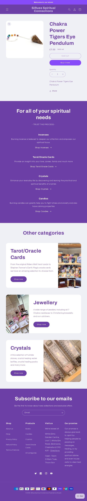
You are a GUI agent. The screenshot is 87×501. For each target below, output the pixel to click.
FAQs (8, 434)
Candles (28, 434)
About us (9, 429)
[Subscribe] (62, 412)
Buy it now (65, 63)
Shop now (18, 279)
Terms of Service (12, 450)
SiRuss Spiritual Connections (40, 493)
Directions (55, 451)
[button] (7, 9)
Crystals (28, 439)
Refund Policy (11, 445)
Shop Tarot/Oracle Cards (42, 167)
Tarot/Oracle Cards (30, 446)
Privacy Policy (11, 439)
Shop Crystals (41, 189)
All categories (31, 453)
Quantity (53, 69)
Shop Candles (41, 211)
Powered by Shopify (55, 493)
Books (27, 429)
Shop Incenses (42, 148)
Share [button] (54, 91)
